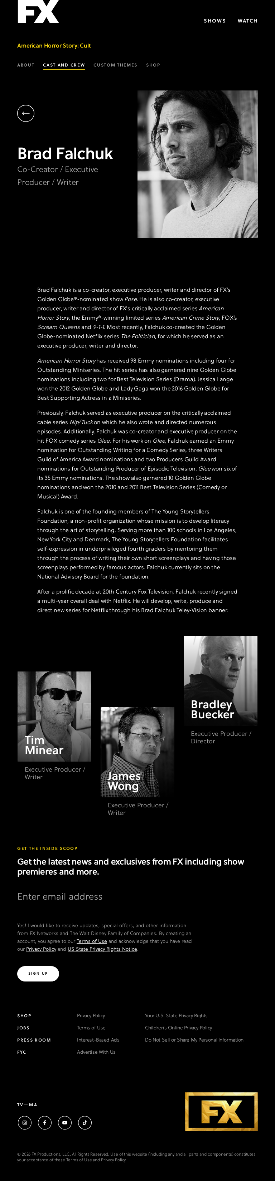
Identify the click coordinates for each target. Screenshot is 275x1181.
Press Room (34, 1040)
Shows (215, 21)
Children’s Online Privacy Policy (178, 1028)
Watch (248, 21)
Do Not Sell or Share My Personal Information (194, 1040)
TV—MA (27, 1105)
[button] (77, 114)
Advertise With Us (96, 1052)
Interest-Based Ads (98, 1040)
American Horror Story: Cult (54, 46)
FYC (21, 1052)
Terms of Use (92, 941)
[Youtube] (64, 1122)
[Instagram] (24, 1122)
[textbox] (106, 900)
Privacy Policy (41, 949)
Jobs (23, 1028)
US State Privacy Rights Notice (102, 949)
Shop (24, 1016)
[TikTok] (84, 1122)
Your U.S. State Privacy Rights (176, 1016)
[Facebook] (44, 1122)
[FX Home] (38, 14)
